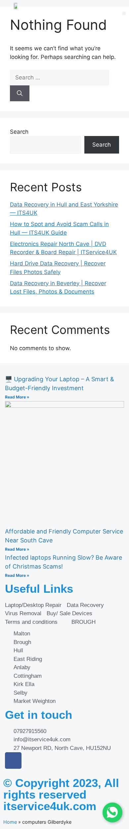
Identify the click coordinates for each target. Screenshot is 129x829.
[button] (124, 13)
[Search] (19, 93)
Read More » (17, 396)
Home (10, 822)
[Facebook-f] (13, 760)
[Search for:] (59, 77)
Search (19, 131)
